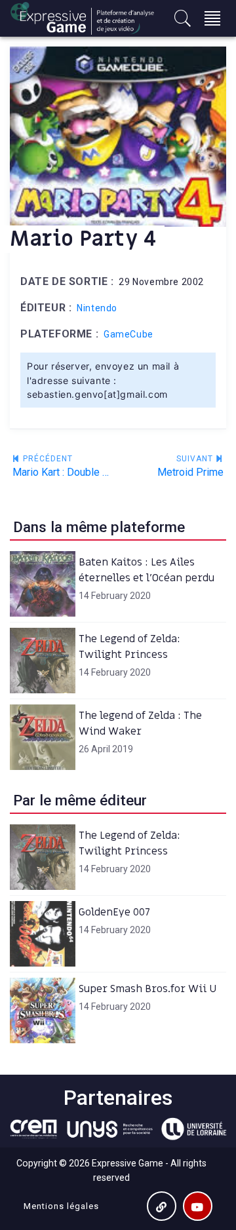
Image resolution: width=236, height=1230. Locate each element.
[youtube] (197, 1206)
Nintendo (97, 308)
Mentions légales (61, 1206)
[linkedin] (161, 1206)
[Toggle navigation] (212, 18)
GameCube (128, 334)
